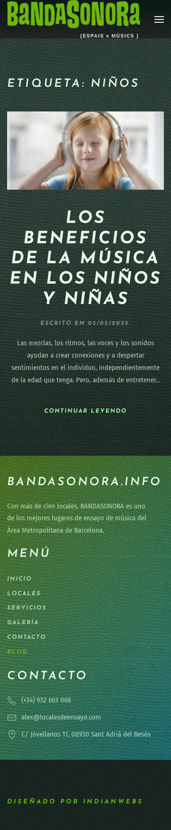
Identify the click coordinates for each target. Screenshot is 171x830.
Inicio (19, 579)
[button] (159, 19)
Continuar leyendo (85, 411)
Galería (23, 623)
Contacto (26, 637)
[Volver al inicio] (73, 19)
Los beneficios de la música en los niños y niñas (86, 259)
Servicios (27, 608)
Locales (24, 594)
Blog (17, 652)
